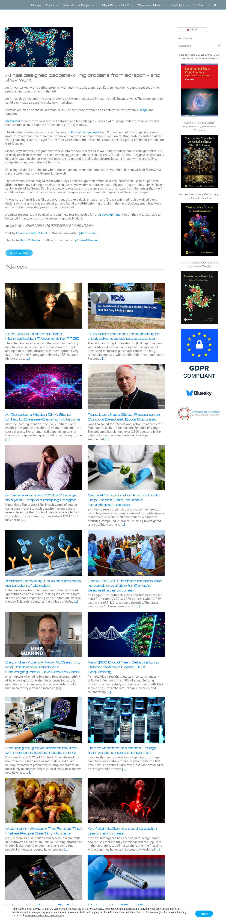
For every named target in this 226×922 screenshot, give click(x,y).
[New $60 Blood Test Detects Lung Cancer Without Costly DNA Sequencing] (126, 634)
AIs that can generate (84, 132)
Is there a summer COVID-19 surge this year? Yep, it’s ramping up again (40, 497)
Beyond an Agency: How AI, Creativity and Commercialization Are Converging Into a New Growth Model (43, 667)
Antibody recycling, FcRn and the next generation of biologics (43, 583)
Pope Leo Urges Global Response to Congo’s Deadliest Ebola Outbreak (124, 416)
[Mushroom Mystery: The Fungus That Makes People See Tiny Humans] (43, 800)
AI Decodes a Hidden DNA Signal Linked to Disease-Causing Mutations (43, 416)
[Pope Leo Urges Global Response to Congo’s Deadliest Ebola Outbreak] (126, 386)
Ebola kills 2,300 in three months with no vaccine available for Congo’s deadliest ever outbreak (125, 585)
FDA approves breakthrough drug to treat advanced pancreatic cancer (123, 336)
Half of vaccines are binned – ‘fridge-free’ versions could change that (123, 750)
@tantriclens (87, 233)
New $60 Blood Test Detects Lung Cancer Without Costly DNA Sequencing (123, 667)
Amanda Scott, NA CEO (31, 233)
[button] (215, 5)
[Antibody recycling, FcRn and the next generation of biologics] (43, 552)
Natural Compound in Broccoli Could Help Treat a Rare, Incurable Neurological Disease (123, 500)
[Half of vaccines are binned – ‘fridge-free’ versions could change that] (126, 720)
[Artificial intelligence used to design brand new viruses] (126, 800)
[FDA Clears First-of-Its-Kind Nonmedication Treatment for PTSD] (43, 306)
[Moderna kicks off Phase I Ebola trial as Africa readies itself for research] (126, 877)
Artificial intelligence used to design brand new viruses (122, 830)
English (193, 29)
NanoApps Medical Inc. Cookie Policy (44, 915)
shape (143, 110)
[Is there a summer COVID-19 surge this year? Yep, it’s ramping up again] (43, 467)
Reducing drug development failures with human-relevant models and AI (41, 750)
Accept (204, 913)
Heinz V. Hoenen (30, 240)
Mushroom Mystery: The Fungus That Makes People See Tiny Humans (43, 830)
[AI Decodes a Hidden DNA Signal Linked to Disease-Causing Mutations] (43, 386)
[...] (27, 358)
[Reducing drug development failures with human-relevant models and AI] (43, 720)
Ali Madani (12, 121)
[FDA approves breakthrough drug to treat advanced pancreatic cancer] (126, 306)
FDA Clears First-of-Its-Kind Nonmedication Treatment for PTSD (42, 336)
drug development (107, 214)
